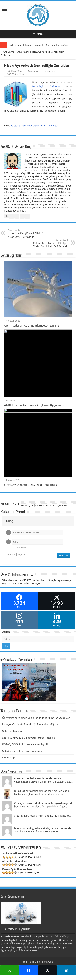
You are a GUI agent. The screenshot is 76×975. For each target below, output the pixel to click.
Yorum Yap (50, 71)
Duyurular (22, 51)
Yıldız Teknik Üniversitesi (17, 853)
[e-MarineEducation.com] (38, 14)
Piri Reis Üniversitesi (14, 861)
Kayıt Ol (21, 554)
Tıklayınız (31, 950)
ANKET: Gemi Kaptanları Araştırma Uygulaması (34, 405)
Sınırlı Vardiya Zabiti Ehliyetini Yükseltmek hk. (28, 737)
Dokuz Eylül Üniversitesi (17, 869)
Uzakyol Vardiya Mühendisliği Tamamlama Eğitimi (30, 724)
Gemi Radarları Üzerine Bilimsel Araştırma (31, 325)
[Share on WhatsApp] (9, 970)
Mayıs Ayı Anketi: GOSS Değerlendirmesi (31, 484)
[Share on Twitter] (47, 970)
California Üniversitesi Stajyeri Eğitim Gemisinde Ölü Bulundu (50, 243)
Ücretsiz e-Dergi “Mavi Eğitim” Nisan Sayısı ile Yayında (25, 233)
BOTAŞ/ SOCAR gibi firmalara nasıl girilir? (26, 744)
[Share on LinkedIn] (66, 970)
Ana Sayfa (8, 51)
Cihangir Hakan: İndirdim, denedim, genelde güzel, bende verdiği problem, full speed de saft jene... (43, 804)
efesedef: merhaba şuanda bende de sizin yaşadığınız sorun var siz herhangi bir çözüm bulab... (43, 779)
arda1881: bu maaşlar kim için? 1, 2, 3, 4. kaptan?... (42, 815)
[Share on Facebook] (28, 970)
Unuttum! (10, 554)
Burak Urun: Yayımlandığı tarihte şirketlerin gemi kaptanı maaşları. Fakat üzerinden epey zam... (42, 792)
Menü (40, 34)
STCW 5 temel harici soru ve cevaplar (23, 750)
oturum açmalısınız (58, 505)
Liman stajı (8, 757)
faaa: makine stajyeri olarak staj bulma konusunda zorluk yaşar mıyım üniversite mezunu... (42, 829)
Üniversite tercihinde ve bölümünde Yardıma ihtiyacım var (36, 717)
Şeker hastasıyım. (12, 730)
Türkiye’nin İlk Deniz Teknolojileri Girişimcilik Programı (38, 45)
